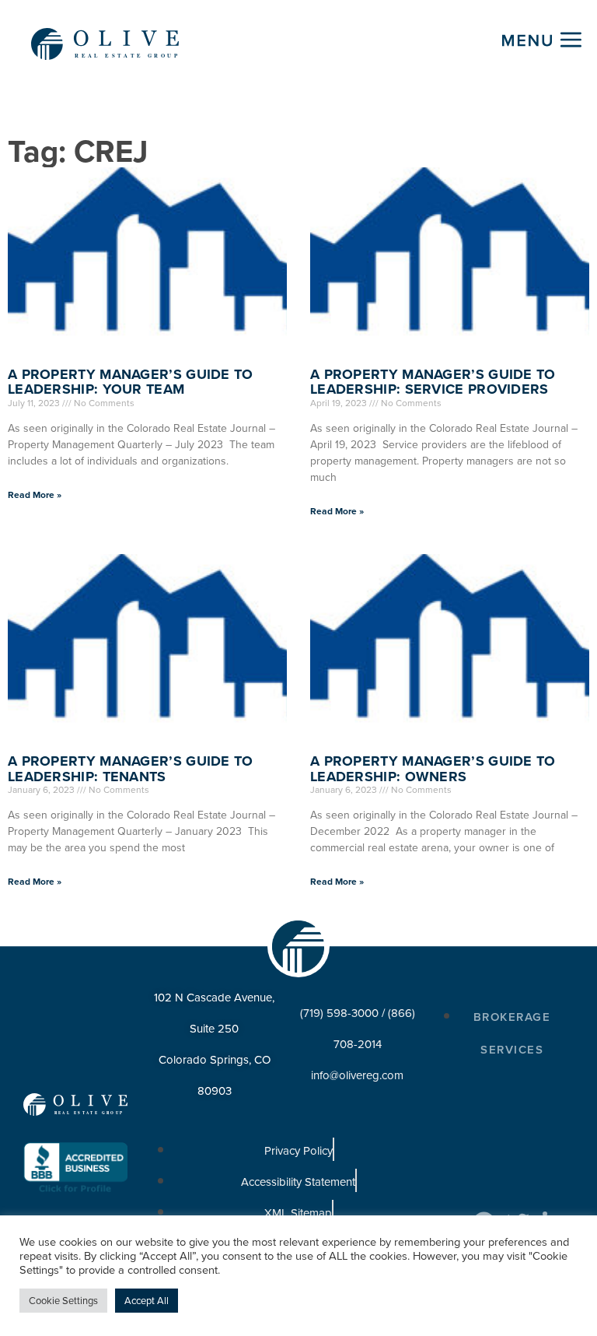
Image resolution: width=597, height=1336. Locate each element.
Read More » (34, 495)
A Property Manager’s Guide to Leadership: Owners (433, 769)
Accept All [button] (146, 1300)
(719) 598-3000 (339, 1013)
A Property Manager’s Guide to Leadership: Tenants (130, 769)
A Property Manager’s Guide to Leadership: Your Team (130, 382)
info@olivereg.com (357, 1075)
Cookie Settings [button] (63, 1300)
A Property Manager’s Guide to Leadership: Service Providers (433, 382)
